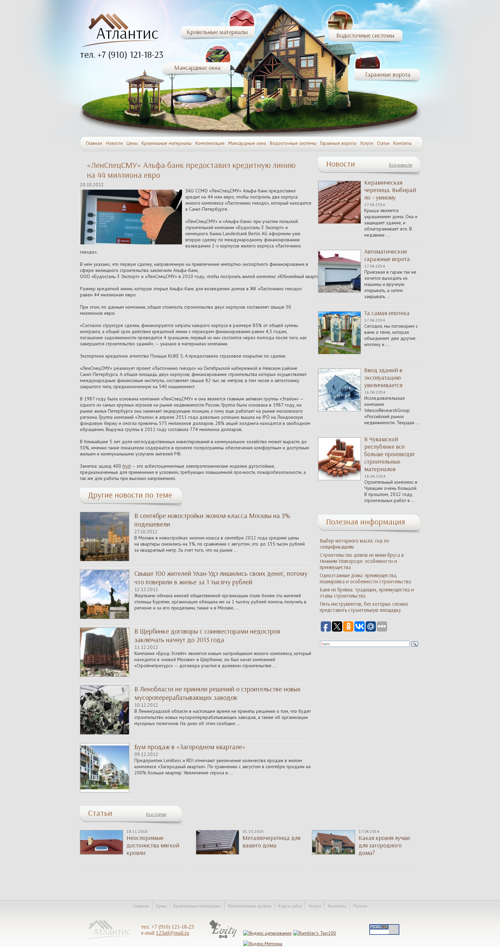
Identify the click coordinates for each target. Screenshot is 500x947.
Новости (114, 143)
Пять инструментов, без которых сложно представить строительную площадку (364, 607)
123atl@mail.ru (172, 933)
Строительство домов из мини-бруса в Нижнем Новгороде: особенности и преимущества (362, 561)
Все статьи (156, 814)
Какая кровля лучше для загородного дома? (384, 845)
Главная (94, 143)
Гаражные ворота (338, 143)
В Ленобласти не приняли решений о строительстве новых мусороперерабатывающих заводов (217, 693)
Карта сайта (290, 906)
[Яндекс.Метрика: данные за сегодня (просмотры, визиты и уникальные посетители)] (262, 944)
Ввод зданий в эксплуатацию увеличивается (383, 377)
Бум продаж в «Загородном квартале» (190, 747)
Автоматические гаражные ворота (387, 255)
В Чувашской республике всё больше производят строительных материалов (389, 454)
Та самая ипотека (387, 313)
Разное (360, 906)
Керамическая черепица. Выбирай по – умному (390, 190)
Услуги (366, 143)
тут (127, 466)
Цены (132, 143)
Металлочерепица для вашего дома (271, 841)
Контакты (402, 143)
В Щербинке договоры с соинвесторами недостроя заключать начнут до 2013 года (207, 635)
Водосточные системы (293, 143)
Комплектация (209, 143)
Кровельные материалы (166, 143)
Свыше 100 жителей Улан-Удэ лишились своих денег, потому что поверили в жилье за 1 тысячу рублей (220, 577)
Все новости (400, 165)
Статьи (383, 143)
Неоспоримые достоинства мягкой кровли (153, 845)
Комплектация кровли (249, 906)
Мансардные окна (247, 143)
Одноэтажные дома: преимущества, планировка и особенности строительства (365, 578)
